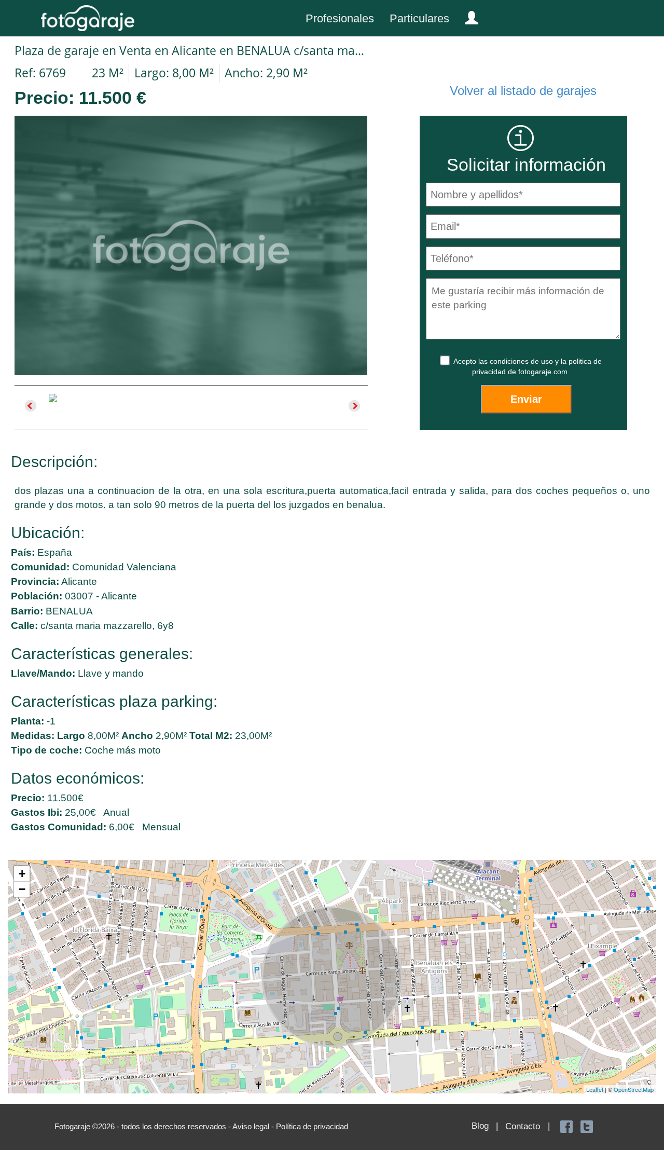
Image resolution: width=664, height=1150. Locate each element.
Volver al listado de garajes (523, 91)
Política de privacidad (312, 1126)
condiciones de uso (522, 361)
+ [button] (22, 873)
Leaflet (594, 1089)
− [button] (22, 889)
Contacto (522, 1126)
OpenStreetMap (634, 1089)
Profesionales (340, 18)
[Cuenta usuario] (467, 15)
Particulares (419, 18)
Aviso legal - (254, 1126)
